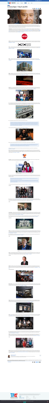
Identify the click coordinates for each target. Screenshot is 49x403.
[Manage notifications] (47, 401)
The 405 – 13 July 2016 (25, 127)
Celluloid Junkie (13, 355)
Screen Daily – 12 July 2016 (31, 104)
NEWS (13, 3)
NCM (24, 360)
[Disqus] (24, 369)
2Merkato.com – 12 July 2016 (25, 74)
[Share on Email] (32, 362)
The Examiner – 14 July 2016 (28, 184)
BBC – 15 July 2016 (36, 216)
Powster (32, 200)
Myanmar (8, 360)
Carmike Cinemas (19, 360)
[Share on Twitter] (40, 8)
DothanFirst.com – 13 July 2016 (36, 335)
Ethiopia (23, 360)
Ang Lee (13, 360)
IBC (17, 360)
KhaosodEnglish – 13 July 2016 (30, 301)
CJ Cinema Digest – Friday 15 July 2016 (17, 7)
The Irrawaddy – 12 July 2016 (23, 285)
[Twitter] (40, 355)
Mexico (22, 360)
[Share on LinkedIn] (38, 8)
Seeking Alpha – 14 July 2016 (12, 42)
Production (18, 3)
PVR (21, 360)
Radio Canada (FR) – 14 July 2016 (19, 214)
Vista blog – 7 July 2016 (26, 160)
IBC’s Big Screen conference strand (28, 30)
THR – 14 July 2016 (12, 352)
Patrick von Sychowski (10, 8)
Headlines (9, 5)
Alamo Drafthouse (16, 360)
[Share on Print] (34, 8)
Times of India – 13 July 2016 (16, 152)
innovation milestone (26, 29)
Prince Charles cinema (10, 360)
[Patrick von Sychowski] (9, 356)
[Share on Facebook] (36, 8)
